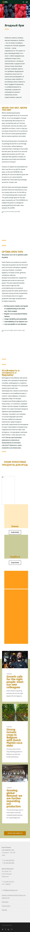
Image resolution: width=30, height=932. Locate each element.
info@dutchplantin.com (10, 890)
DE (5, 706)
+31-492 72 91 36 (8, 882)
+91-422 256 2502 (8, 863)
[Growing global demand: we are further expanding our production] (15, 794)
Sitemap (4, 910)
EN (5, 653)
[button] (15, 532)
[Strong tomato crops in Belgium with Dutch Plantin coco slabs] (15, 733)
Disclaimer (5, 902)
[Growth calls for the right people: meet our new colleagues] (15, 676)
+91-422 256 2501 (8, 860)
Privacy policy (6, 906)
